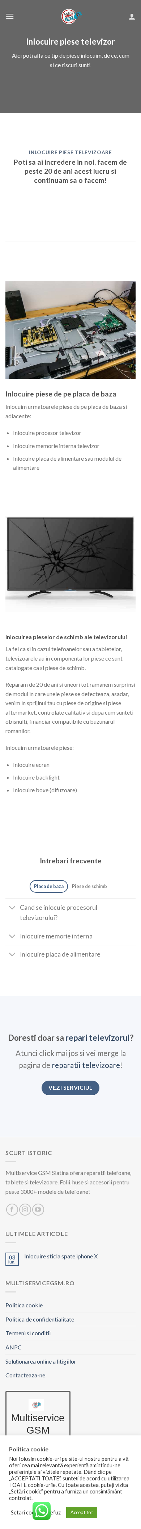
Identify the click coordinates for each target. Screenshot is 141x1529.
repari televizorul (97, 1038)
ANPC (13, 1347)
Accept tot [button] (81, 1512)
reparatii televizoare (86, 1064)
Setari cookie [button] (26, 1512)
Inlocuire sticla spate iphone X (61, 1256)
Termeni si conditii (28, 1332)
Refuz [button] (54, 1512)
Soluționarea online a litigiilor (40, 1361)
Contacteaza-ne (25, 1375)
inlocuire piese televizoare (70, 152)
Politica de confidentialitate (39, 1319)
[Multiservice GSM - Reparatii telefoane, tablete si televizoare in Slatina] (70, 16)
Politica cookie (24, 1305)
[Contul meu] (132, 16)
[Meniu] (9, 16)
